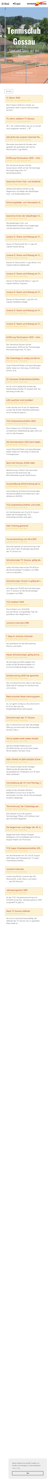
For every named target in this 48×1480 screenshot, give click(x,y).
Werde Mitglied (24, 72)
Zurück (9, 91)
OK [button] (28, 1473)
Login (18, 3)
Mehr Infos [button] (16, 1468)
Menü (6, 3)
